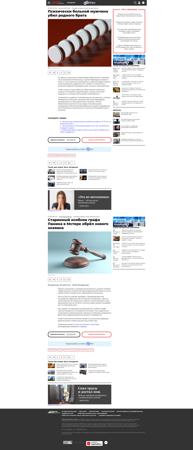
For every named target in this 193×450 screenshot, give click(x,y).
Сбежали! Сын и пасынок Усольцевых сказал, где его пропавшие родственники (133, 251)
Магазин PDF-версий (107, 411)
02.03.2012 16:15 (52, 8)
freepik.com (51, 275)
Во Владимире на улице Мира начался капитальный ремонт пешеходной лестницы (129, 39)
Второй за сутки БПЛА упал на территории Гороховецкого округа (129, 15)
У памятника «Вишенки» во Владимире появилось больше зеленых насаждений (66, 378)
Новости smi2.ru (54, 211)
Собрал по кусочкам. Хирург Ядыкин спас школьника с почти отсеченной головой (133, 245)
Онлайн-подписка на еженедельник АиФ (130, 411)
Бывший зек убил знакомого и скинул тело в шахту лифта (97, 170)
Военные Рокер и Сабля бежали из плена (132, 133)
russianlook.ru (56, 68)
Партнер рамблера (79, 442)
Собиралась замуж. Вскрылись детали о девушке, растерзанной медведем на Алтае (132, 231)
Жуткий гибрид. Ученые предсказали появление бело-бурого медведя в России (133, 69)
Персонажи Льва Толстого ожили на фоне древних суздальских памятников (67, 365)
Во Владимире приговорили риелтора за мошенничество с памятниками (97, 365)
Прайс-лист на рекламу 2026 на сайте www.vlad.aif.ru (79, 415)
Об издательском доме (69, 411)
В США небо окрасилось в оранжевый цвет (129, 113)
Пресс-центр (83, 411)
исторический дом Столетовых (86, 324)
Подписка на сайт (67, 413)
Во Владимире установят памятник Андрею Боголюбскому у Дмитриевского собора (67, 372)
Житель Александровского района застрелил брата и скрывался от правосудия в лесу (66, 171)
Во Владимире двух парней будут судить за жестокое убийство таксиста (67, 177)
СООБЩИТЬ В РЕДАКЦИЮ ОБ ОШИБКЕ (110, 415)
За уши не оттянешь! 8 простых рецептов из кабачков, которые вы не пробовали (133, 89)
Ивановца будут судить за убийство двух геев (64, 183)
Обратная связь (94, 411)
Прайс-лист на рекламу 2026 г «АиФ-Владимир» (92, 413)
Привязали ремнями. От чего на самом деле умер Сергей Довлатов (132, 140)
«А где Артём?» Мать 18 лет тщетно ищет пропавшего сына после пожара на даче (132, 83)
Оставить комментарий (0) (96, 140)
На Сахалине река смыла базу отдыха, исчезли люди (130, 120)
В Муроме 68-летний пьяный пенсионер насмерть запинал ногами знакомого (97, 177)
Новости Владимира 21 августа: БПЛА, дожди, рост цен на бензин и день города (129, 47)
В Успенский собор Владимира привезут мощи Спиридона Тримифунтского (129, 31)
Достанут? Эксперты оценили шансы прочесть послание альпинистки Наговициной (133, 264)
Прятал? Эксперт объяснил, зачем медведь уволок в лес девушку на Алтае (132, 103)
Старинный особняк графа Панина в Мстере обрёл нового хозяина (129, 23)
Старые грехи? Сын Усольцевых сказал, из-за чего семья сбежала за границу (133, 76)
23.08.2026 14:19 (52, 216)
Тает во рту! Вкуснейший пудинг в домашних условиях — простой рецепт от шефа (132, 238)
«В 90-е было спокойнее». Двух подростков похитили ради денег (132, 95)
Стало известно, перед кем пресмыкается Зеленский (129, 126)
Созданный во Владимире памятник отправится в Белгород (98, 371)
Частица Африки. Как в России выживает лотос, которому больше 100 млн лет (133, 258)
